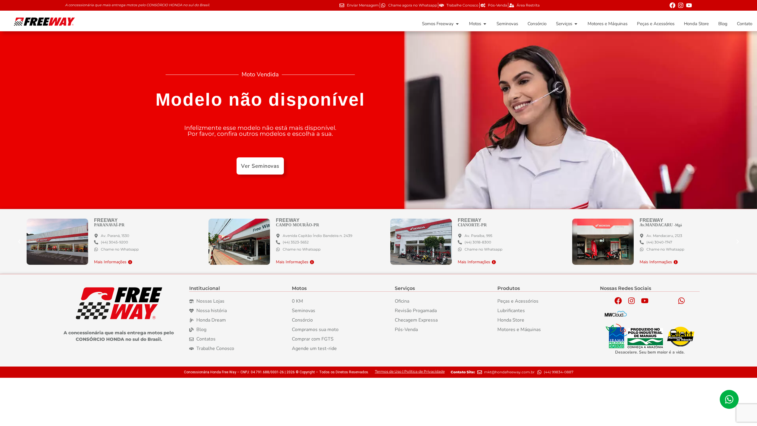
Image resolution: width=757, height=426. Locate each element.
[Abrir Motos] (485, 23)
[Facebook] (672, 5)
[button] (737, 241)
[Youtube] (689, 5)
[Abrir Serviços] (576, 23)
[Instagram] (681, 5)
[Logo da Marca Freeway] (119, 303)
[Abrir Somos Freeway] (457, 23)
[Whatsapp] (681, 300)
